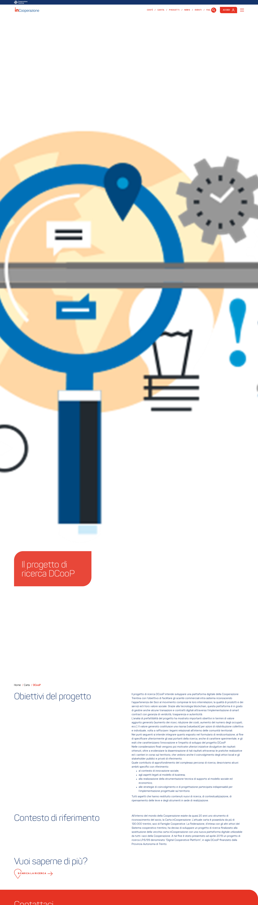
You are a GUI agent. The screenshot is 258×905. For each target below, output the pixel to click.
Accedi (226, 10)
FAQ (208, 10)
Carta (160, 10)
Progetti (174, 10)
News (187, 10)
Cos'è (150, 10)
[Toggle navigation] (242, 10)
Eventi (198, 10)
